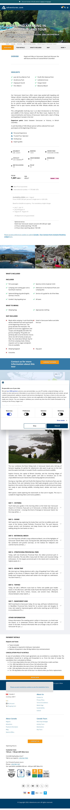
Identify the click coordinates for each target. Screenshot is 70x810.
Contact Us (40, 697)
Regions (8, 721)
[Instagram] (28, 786)
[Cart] (62, 7)
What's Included (35, 47)
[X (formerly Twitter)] (42, 786)
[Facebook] (23, 786)
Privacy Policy (40, 700)
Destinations (40, 727)
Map (48, 47)
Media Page (40, 705)
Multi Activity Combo (30, 44)
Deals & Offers (10, 732)
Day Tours (39, 729)
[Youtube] (33, 786)
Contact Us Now (49, 362)
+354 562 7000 (23, 758)
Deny (34, 426)
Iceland (42, 1)
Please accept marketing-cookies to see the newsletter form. (29, 687)
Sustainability (40, 708)
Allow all (57, 426)
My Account (10, 703)
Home (7, 44)
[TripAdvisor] (46, 786)
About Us (40, 694)
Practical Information (12, 727)
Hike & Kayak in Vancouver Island (46, 44)
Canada (13, 44)
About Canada (11, 719)
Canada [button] (11, 694)
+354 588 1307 (15, 764)
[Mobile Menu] (67, 7)
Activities (19, 44)
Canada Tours (42, 719)
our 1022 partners (12, 391)
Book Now (7, 47)
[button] (19, 178)
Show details (61, 420)
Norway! (49, 1)
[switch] (26, 414)
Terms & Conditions (42, 702)
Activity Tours (40, 724)
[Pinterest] (37, 786)
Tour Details (20, 47)
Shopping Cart (11, 706)
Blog (7, 729)
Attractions (9, 724)
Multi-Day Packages (42, 721)
